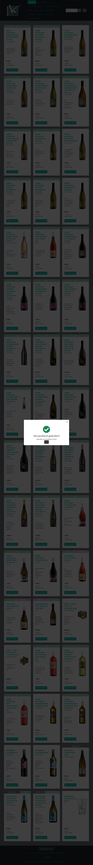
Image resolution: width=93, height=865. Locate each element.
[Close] (66, 422)
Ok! (46, 442)
